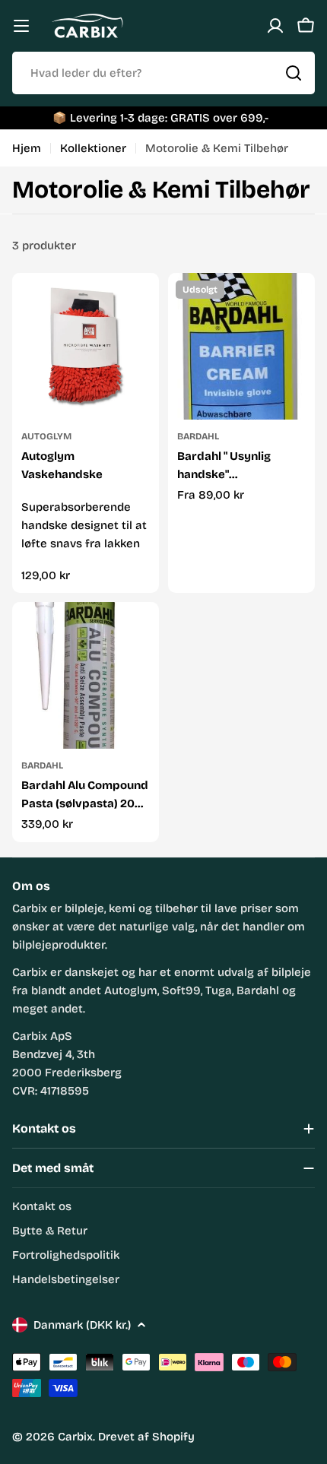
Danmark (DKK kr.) (82, 1325)
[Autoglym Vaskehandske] (85, 346)
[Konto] (275, 26)
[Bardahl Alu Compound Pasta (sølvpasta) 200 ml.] (85, 675)
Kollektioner (93, 148)
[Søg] (293, 73)
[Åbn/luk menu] (21, 26)
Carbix (75, 1436)
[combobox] (163, 73)
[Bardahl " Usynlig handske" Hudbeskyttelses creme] (241, 346)
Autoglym (46, 436)
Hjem (26, 148)
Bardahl (198, 436)
